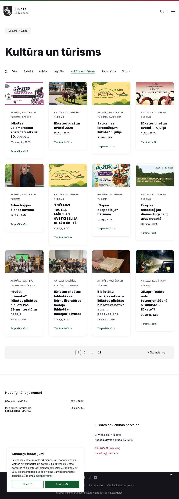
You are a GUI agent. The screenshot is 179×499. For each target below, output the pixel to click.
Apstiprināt (62, 484)
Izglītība (59, 71)
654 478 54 (77, 401)
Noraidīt (27, 484)
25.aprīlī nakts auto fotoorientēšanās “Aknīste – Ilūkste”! (154, 300)
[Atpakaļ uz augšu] (171, 475)
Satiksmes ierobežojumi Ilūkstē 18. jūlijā (109, 128)
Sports (126, 71)
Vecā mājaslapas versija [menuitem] (120, 485)
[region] (45, 470)
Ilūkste (20, 9)
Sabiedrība (108, 71)
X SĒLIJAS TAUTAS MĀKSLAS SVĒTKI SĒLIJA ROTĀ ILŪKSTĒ (65, 214)
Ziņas (24, 30)
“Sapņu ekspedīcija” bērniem (107, 209)
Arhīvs (43, 71)
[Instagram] (89, 478)
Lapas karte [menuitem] (96, 485)
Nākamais (153, 352)
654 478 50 (77, 407)
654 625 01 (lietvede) (107, 448)
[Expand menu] (173, 11)
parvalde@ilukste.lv (106, 453)
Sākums (13, 30)
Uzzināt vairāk (44, 475)
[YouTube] (95, 478)
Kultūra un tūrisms (83, 71)
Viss (14, 71)
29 (99, 352)
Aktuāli (28, 71)
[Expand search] (162, 11)
